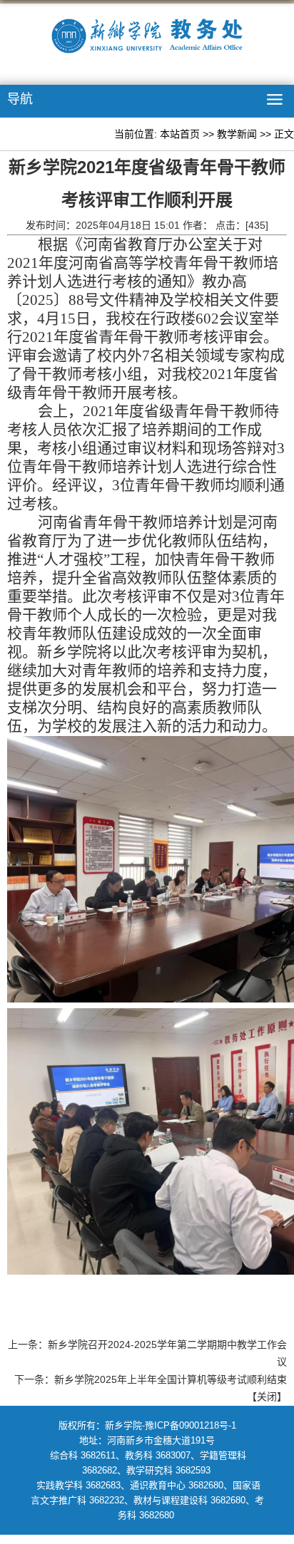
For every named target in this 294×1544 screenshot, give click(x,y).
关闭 (267, 1396)
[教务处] (147, 39)
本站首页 (180, 134)
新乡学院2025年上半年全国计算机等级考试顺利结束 (170, 1379)
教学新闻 (237, 134)
